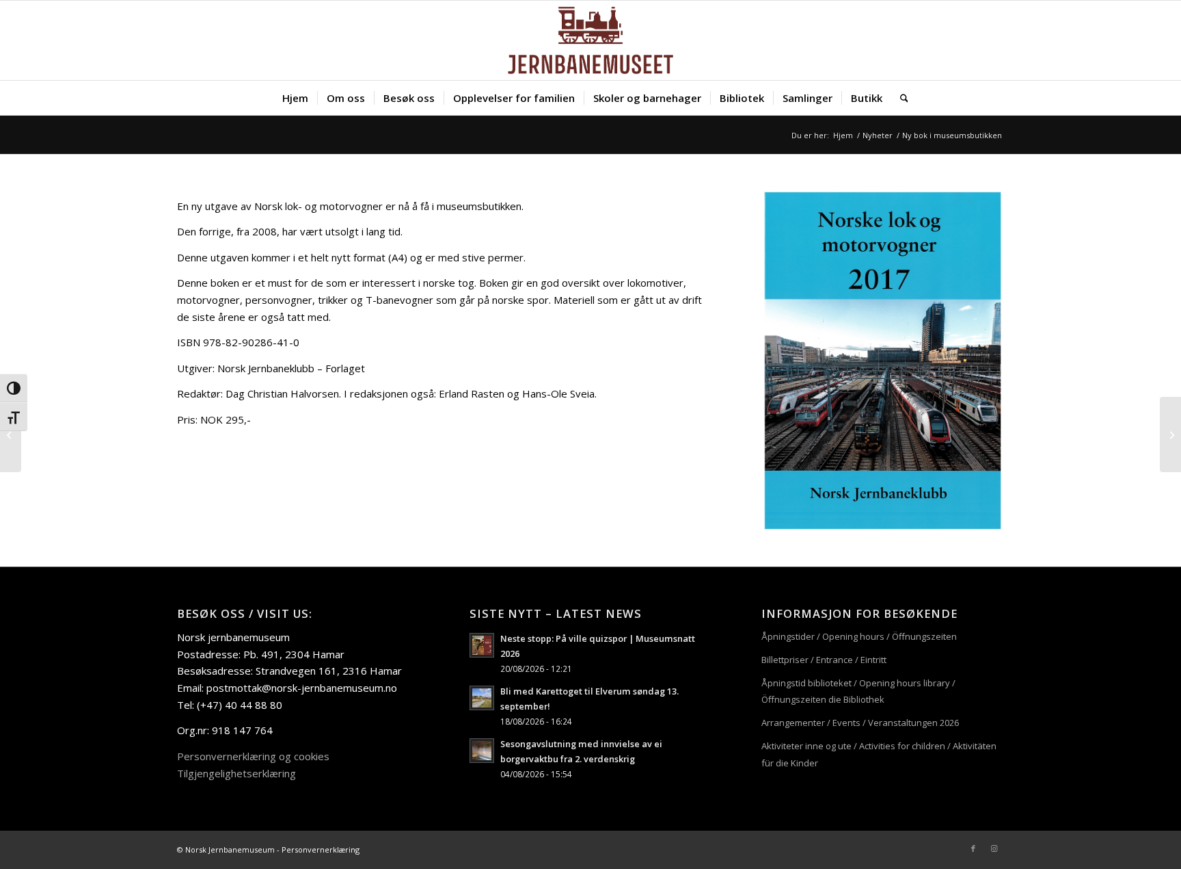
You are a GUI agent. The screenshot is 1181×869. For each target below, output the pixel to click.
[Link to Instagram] (993, 848)
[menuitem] (295, 98)
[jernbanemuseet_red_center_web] (590, 40)
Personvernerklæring (320, 849)
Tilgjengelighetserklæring (236, 773)
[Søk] (899, 98)
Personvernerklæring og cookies (253, 756)
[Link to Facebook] (973, 848)
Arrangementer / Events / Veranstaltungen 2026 (860, 722)
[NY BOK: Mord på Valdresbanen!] (1170, 434)
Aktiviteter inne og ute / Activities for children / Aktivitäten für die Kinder (878, 754)
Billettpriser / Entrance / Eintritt (823, 659)
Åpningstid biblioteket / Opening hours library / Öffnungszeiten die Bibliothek (858, 691)
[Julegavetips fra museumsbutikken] (10, 434)
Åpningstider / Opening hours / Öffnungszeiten (859, 636)
